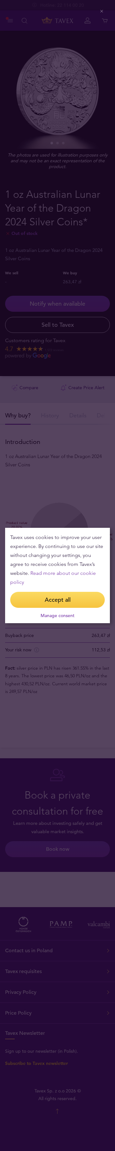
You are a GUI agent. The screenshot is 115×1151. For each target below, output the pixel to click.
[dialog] (57, 575)
